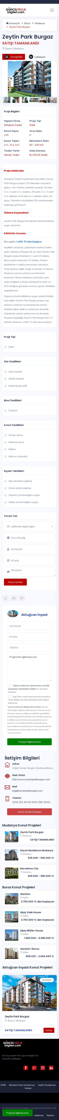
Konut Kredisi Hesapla (29, 811)
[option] (29, 79)
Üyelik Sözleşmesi (47, 1085)
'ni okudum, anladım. (28, 688)
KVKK (3, 1085)
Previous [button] (3, 98)
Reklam (50, 1115)
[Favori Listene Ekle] (22, 598)
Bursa (27, 23)
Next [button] (52, 98)
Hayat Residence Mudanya (36, 850)
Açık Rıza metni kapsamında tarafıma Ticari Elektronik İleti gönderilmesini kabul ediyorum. (29, 699)
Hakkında (39, 1115)
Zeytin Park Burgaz (31, 832)
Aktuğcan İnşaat (34, 615)
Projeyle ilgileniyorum (17, 1112)
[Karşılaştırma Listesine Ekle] (13, 598)
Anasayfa (14, 23)
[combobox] (33, 526)
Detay (49, 1030)
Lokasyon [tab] (40, 56)
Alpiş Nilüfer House (31, 930)
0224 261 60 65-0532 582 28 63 (31, 802)
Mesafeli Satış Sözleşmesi (22, 1085)
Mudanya (39, 23)
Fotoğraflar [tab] (16, 56)
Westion (25, 894)
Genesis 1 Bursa (29, 949)
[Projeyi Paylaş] (5, 598)
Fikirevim (48, 1108)
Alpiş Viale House (30, 912)
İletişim (28, 1088)
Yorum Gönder (15, 582)
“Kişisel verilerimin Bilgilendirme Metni (24, 707)
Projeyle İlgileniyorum (29, 741)
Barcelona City (29, 868)
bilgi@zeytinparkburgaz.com (27, 790)
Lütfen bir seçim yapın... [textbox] (23, 526)
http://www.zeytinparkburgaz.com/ (31, 779)
